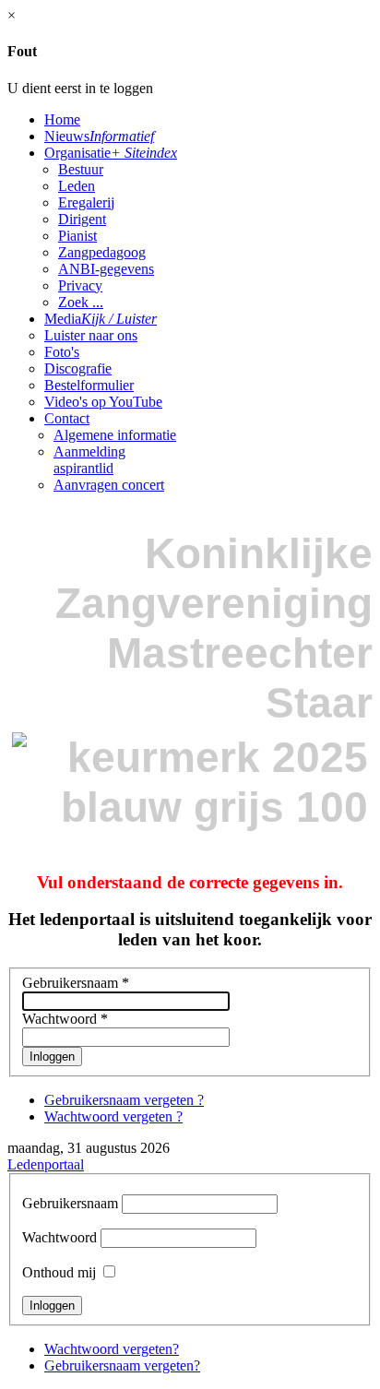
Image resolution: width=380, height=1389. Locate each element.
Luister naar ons (90, 335)
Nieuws (99, 136)
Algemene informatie (114, 435)
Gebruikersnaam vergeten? (122, 1365)
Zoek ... (80, 302)
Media (100, 318)
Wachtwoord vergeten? (111, 1349)
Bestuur (80, 169)
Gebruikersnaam (75, 983)
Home (62, 119)
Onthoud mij (59, 1272)
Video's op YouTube (103, 402)
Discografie (78, 368)
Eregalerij (86, 202)
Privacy (80, 285)
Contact (66, 418)
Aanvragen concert (108, 485)
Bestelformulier (89, 385)
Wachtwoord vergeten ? (113, 1116)
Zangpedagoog (102, 252)
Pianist (77, 235)
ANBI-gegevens (106, 269)
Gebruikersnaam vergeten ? (124, 1100)
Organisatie (110, 152)
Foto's (61, 352)
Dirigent (82, 219)
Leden (76, 186)
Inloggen (52, 1056)
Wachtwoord (65, 1019)
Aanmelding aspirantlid (89, 460)
